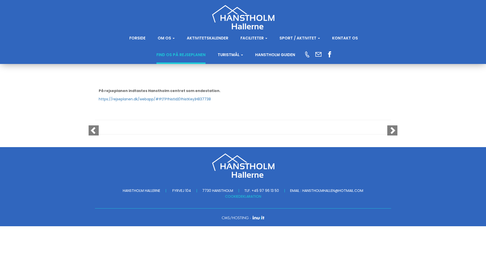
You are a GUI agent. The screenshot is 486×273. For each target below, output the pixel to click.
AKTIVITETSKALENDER (207, 38)
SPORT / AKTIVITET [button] (298, 38)
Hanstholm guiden (275, 54)
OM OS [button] (165, 38)
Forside (137, 38)
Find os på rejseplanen (181, 54)
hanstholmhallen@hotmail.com (332, 190)
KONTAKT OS (345, 38)
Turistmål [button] (229, 54)
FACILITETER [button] (252, 38)
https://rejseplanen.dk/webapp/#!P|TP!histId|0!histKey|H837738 (155, 99)
